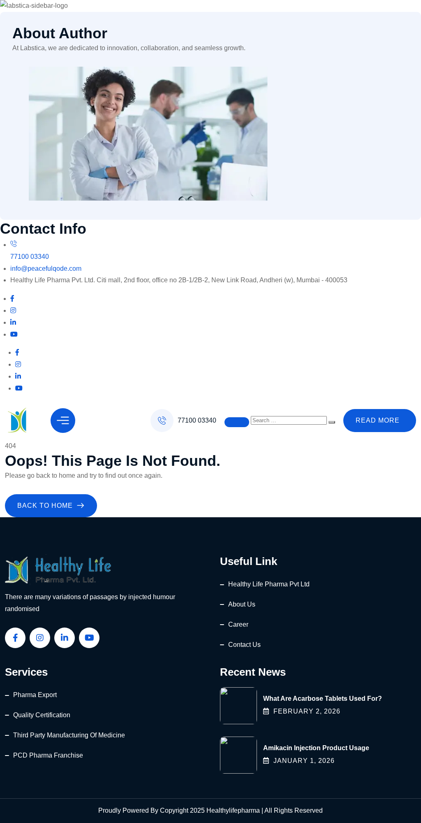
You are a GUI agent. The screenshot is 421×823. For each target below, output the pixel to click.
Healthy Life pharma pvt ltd (269, 584)
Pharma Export (35, 694)
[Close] (236, 422)
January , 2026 (304, 760)
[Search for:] (289, 419)
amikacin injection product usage (316, 747)
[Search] (331, 422)
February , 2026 (306, 711)
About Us (241, 604)
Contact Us (244, 644)
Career (238, 624)
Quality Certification (41, 714)
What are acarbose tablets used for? (322, 698)
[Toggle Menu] (63, 420)
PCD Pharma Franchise (48, 755)
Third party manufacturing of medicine (69, 735)
